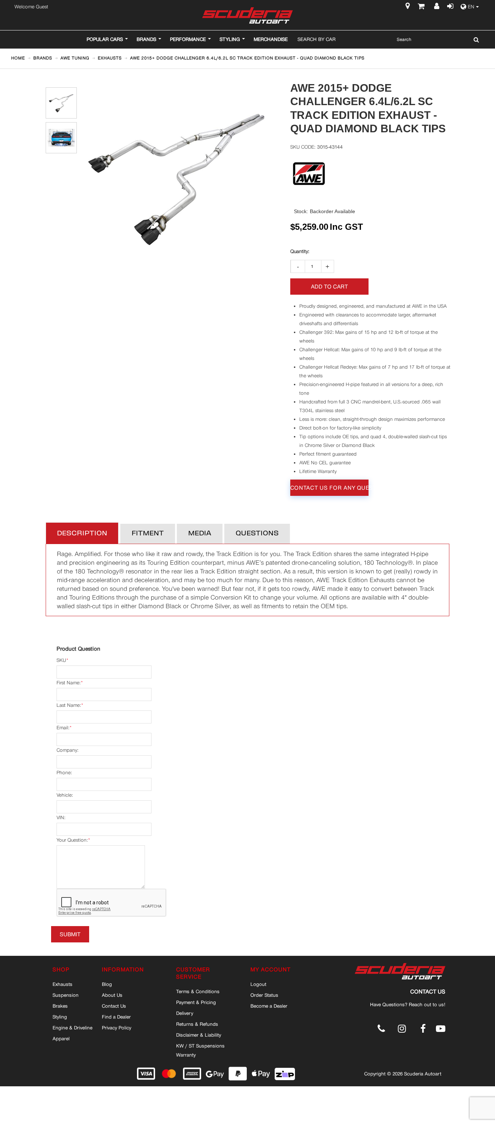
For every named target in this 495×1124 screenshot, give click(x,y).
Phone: (64, 772)
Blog (107, 984)
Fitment (148, 533)
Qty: (299, 251)
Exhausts (62, 984)
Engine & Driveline (72, 1027)
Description (82, 533)
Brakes (60, 1006)
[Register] (437, 7)
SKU (61, 660)
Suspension (66, 995)
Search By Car (317, 39)
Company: (67, 750)
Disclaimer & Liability (198, 1035)
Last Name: (69, 705)
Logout (258, 984)
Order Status (264, 995)
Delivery (184, 1013)
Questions (257, 533)
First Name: (68, 682)
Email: (63, 727)
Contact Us (114, 1006)
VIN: (61, 817)
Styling (60, 1017)
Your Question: (72, 840)
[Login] (449, 7)
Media (199, 533)
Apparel (61, 1038)
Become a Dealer (268, 1006)
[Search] (474, 39)
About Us (112, 995)
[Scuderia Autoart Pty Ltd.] (247, 15)
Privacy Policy (116, 1027)
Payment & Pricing (196, 1002)
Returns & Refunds (197, 1024)
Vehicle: (65, 795)
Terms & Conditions (198, 991)
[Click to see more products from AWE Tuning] (309, 173)
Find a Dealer (116, 1017)
